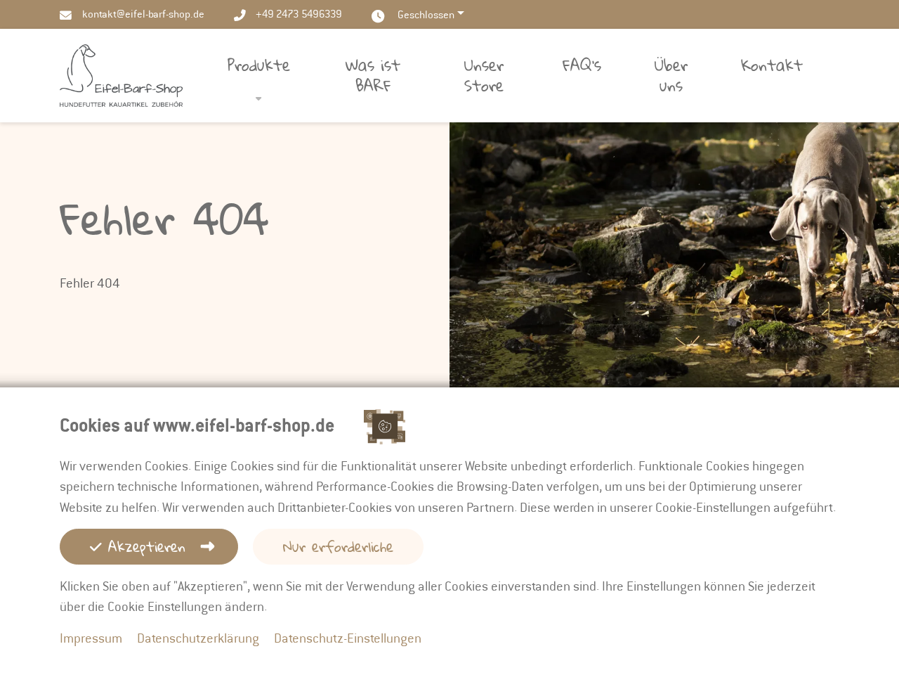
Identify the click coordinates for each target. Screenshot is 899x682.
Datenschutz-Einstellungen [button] (347, 638)
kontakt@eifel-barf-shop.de (143, 14)
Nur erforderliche (338, 546)
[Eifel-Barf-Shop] (121, 74)
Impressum (91, 638)
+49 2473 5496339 (299, 14)
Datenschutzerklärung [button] (198, 638)
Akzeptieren (143, 546)
